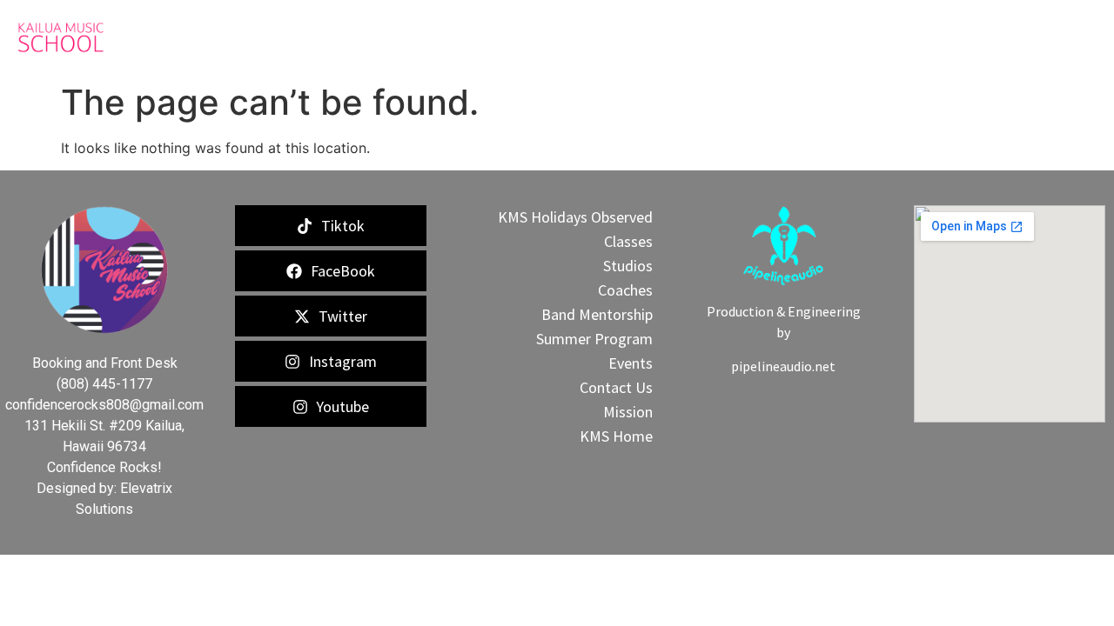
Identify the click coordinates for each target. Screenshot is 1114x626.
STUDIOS (650, 37)
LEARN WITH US (418, 37)
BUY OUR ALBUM (819, 37)
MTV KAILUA (931, 37)
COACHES (516, 37)
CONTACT (1017, 37)
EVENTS (583, 37)
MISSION (720, 37)
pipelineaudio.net (783, 366)
